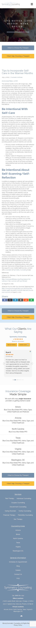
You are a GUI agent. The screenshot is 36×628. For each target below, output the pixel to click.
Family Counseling (25, 511)
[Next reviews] (31, 363)
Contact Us (18, 574)
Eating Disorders (10, 511)
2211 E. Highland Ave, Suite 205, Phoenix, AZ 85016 (18, 604)
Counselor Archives (16, 77)
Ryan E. (8, 352)
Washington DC (18, 551)
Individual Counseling (24, 498)
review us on (23, 344)
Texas (18, 542)
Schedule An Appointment (18, 562)
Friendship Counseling (25, 515)
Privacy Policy (18, 625)
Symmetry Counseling (18, 337)
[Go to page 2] (17, 379)
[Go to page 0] (13, 379)
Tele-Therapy (9, 498)
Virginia (18, 547)
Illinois (18, 534)
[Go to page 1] (15, 379)
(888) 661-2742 (19, 595)
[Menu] (32, 4)
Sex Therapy (18, 519)
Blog (18, 566)
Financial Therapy (9, 515)
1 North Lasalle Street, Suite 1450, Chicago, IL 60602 (18, 601)
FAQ (18, 578)
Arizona (18, 530)
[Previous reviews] (4, 363)
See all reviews (11, 344)
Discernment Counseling (18, 507)
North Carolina (18, 538)
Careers (18, 570)
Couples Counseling (18, 503)
